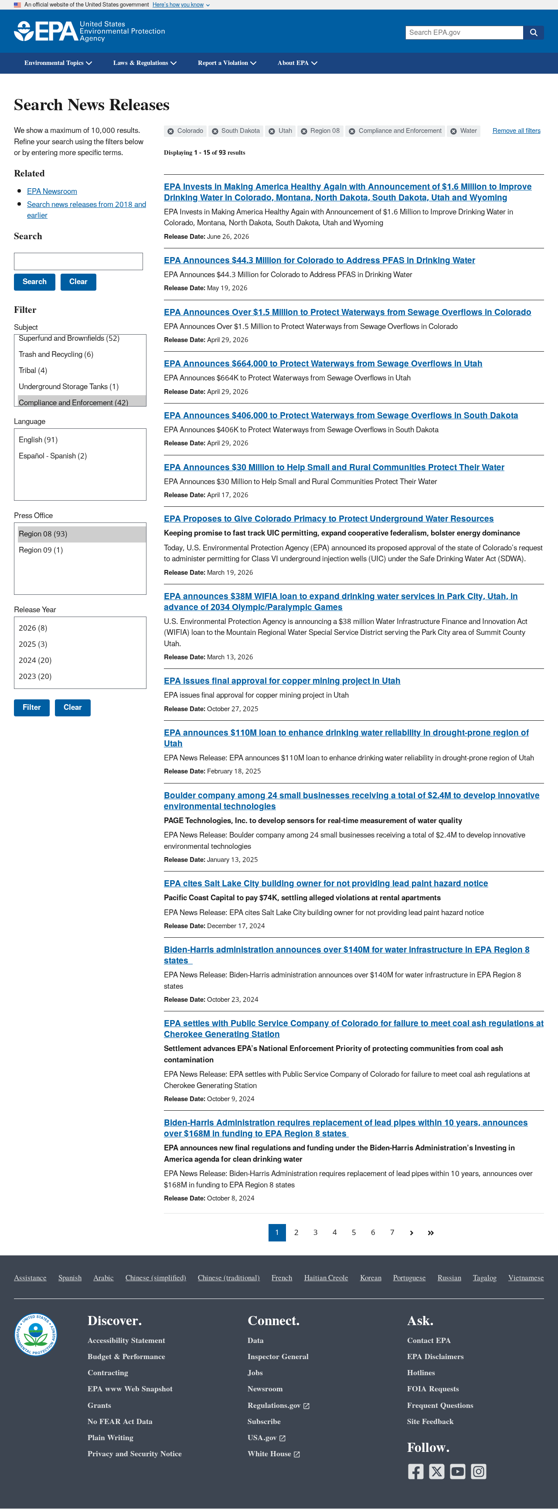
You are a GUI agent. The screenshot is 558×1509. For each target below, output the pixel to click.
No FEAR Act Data (120, 1421)
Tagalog (485, 1278)
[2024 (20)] (82, 661)
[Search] (533, 33)
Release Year (35, 610)
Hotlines (421, 1372)
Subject (26, 327)
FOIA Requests (433, 1389)
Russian (449, 1278)
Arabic (103, 1278)
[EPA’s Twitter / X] (437, 1471)
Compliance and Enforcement (399, 131)
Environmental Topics (54, 63)
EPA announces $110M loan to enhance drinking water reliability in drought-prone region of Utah (346, 738)
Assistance (30, 1278)
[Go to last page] (430, 1232)
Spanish (70, 1278)
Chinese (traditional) (229, 1278)
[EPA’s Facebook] (416, 1471)
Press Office (33, 516)
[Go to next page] (411, 1232)
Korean (370, 1278)
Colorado (189, 131)
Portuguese (409, 1278)
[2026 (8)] (82, 629)
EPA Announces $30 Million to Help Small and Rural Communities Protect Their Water (334, 467)
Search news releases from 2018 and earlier (86, 210)
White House (269, 1453)
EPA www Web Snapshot (130, 1389)
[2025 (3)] (82, 645)
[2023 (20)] (82, 677)
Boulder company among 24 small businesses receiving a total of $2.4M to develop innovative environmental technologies (352, 801)
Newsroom (265, 1389)
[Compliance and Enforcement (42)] (82, 403)
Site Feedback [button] (430, 1421)
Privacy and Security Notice (135, 1453)
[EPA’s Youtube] (457, 1471)
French (282, 1278)
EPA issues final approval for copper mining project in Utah (282, 681)
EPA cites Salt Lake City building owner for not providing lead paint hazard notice (326, 883)
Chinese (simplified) (156, 1278)
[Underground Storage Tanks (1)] (82, 387)
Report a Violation (223, 63)
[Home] (89, 31)
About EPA (293, 63)
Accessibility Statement (126, 1340)
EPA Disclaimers (435, 1356)
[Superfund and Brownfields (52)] (82, 339)
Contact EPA (429, 1340)
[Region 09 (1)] (82, 551)
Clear (73, 708)
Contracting (108, 1372)
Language (29, 422)
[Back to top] (534, 1485)
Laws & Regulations (140, 63)
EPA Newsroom (52, 192)
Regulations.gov (274, 1405)
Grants (99, 1405)
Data (256, 1340)
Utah (284, 131)
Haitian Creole (326, 1278)
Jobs (255, 1372)
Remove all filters (517, 131)
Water (468, 131)
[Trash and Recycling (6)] (82, 355)
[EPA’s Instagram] (478, 1471)
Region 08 (324, 131)
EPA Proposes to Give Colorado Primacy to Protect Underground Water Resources (329, 519)
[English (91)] (82, 440)
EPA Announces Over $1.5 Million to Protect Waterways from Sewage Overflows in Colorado (347, 312)
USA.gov (262, 1437)
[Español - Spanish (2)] (82, 456)
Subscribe (264, 1421)
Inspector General (278, 1356)
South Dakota (240, 131)
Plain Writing (110, 1437)
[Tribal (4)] (82, 371)
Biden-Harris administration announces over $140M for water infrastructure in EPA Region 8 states (347, 955)
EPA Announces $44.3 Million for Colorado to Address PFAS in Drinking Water (319, 260)
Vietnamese (526, 1278)
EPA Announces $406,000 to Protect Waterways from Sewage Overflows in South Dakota (341, 415)
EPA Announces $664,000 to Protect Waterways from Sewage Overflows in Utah (323, 364)
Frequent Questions (440, 1405)
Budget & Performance (126, 1356)
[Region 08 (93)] (82, 534)
